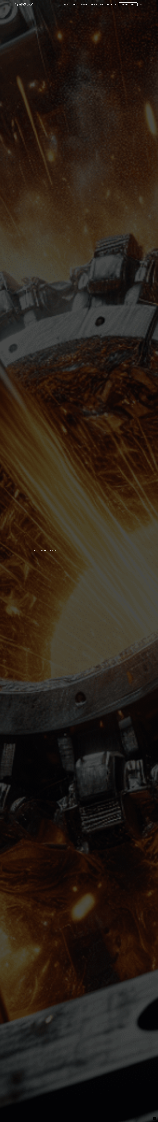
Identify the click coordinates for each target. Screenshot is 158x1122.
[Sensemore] (24, 4)
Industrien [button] (84, 4)
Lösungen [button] (75, 4)
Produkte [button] (66, 4)
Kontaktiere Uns (111, 4)
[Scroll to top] (154, 1118)
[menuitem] (66, 4)
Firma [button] (101, 4)
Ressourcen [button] (93, 4)
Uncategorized (53, 550)
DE (141, 4)
